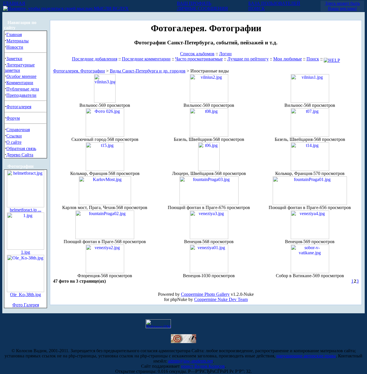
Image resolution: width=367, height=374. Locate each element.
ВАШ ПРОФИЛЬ (194, 3)
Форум (13, 118)
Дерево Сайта (19, 154)
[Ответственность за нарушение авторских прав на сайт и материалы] (183, 341)
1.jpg (25, 252)
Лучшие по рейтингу (248, 58)
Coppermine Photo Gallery (205, 294)
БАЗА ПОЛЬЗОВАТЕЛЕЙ (274, 3)
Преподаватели (21, 95)
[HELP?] (332, 58)
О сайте (14, 142)
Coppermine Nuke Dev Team (221, 299)
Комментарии (19, 82)
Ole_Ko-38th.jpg (25, 294)
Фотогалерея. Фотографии (79, 70)
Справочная (18, 129)
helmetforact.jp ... (25, 209)
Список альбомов (197, 53)
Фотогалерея (18, 106)
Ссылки (14, 135)
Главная (14, 34)
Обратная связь (21, 148)
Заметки (14, 58)
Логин (225, 53)
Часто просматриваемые (199, 58)
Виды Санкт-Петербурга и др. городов (148, 70)
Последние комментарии (146, 58)
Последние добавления (94, 58)
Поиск (313, 58)
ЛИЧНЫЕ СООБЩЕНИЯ (202, 8)
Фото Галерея (25, 304)
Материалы (17, 40)
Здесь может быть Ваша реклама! (342, 6)
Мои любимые (287, 58)
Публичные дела (22, 88)
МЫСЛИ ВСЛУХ (111, 8)
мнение (21, 76)
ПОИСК (256, 8)
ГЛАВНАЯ (14, 3)
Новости (14, 47)
